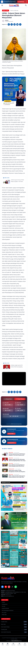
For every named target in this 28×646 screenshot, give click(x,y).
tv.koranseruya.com (11, 429)
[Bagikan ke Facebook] (9, 24)
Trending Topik (4, 629)
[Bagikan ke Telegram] (17, 24)
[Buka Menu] (2, 5)
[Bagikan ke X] (11, 24)
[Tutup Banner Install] (26, 2)
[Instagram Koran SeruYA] (9, 587)
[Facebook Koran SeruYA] (2, 587)
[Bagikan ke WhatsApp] (14, 24)
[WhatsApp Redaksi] (15, 587)
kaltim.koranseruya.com (12, 439)
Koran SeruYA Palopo (5, 626)
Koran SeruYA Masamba (6, 632)
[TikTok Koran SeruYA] (12, 587)
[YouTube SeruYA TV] (5, 587)
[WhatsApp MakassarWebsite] (21, 640)
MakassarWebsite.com (15, 640)
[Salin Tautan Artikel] (20, 24)
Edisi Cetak (5, 10)
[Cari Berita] (26, 5)
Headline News (4, 621)
